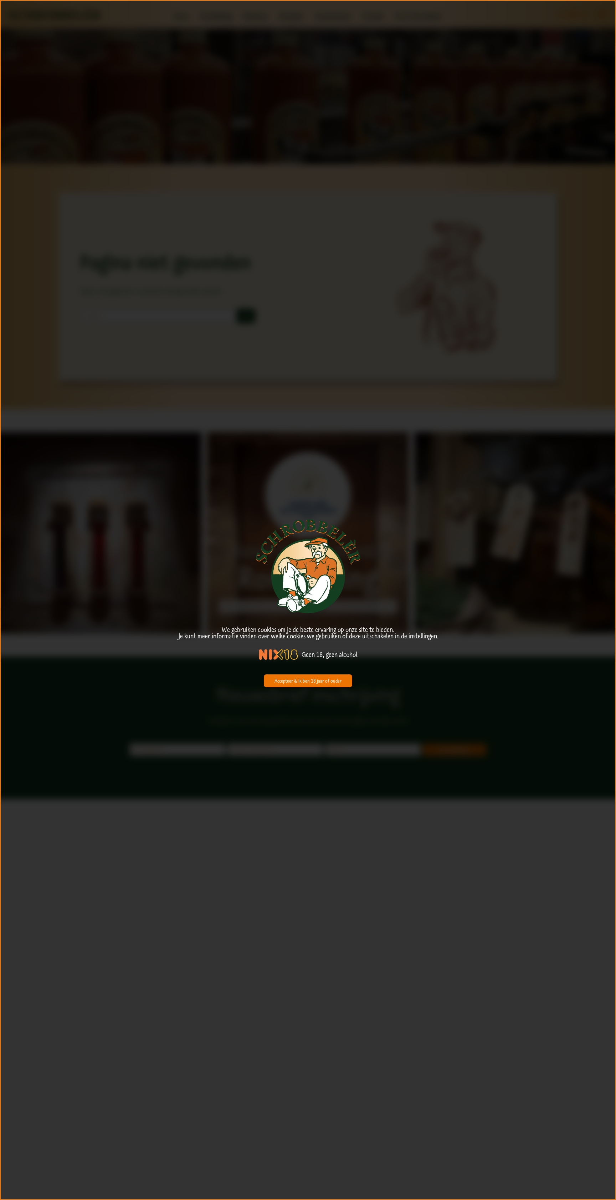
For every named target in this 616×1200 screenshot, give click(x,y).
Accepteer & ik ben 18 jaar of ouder (308, 681)
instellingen (423, 636)
